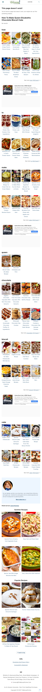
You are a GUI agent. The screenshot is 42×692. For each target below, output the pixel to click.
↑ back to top (21, 652)
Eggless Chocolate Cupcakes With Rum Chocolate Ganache (6, 300)
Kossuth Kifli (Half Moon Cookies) (26, 356)
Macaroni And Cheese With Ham (16, 210)
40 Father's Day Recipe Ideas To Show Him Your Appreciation (36, 49)
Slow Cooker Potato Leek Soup (16, 130)
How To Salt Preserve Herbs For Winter (35, 72)
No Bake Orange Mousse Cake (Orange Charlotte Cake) (6, 382)
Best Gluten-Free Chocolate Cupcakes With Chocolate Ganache (16, 300)
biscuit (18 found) (34, 390)
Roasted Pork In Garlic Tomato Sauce (6, 153)
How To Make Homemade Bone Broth (16, 47)
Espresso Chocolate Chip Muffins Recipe (26, 297)
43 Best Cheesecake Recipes (16, 465)
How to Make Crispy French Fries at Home (6, 47)
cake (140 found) (34, 472)
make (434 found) (34, 220)
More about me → (21, 499)
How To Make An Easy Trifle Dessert (26, 72)
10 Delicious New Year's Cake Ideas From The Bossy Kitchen (26, 441)
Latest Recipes (14, 505)
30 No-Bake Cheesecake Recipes (25, 465)
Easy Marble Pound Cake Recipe (35, 439)
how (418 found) (34, 80)
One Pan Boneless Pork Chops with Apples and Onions (26, 212)
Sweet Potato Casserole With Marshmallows (36, 153)
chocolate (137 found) (33, 333)
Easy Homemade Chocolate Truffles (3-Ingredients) (6, 325)
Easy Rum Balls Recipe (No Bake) (36, 356)
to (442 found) (35, 161)
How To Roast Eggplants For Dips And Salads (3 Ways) (26, 49)
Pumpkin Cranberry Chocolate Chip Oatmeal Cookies (35, 325)
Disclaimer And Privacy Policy (21, 662)
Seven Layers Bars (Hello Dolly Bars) (26, 380)
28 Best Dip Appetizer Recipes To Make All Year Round (26, 187)
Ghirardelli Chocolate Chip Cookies (16, 323)
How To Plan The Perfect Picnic (6, 72)
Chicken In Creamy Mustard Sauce (6, 210)
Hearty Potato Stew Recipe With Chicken (26, 130)
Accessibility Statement (21, 665)
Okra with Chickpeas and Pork (16, 270)
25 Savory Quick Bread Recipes (16, 380)
